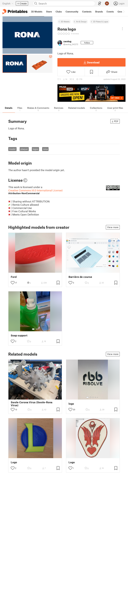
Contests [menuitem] (86, 11)
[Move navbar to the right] (124, 11)
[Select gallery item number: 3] (93, 397)
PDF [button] (116, 121)
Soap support (19, 335)
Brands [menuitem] (99, 11)
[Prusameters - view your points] (107, 3)
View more (112, 227)
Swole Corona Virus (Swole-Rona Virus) (31, 404)
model (12, 149)
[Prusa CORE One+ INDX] (91, 93)
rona (45, 149)
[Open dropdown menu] (122, 29)
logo (71, 403)
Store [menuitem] (49, 11)
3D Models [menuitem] (36, 11)
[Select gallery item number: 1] (33, 329)
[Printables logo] (14, 11)
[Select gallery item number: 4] (95, 397)
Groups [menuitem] (121, 11)
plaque (24, 149)
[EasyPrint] (99, 3)
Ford (14, 276)
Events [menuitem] (110, 11)
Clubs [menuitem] (59, 11)
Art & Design (81, 21)
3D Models (65, 21)
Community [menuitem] (72, 11)
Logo (14, 462)
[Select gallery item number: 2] (36, 329)
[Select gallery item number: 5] (97, 397)
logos (35, 149)
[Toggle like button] (13, 283)
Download (93, 62)
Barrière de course (80, 276)
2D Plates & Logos (100, 21)
